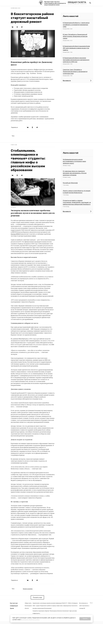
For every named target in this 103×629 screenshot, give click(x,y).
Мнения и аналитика (28, 588)
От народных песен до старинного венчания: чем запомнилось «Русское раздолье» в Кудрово (74, 173)
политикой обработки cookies (30, 619)
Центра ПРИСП (16, 234)
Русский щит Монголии (70, 183)
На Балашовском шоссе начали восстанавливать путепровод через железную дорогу (74, 161)
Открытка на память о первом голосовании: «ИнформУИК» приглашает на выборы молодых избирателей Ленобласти (77, 202)
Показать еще (37, 597)
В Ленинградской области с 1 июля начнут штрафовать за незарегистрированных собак (76, 24)
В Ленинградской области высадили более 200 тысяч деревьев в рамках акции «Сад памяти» (76, 48)
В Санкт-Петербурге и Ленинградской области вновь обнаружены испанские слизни (75, 36)
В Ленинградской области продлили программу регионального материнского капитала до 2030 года (76, 60)
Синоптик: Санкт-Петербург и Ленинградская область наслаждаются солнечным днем (75, 71)
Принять (85, 618)
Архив (12, 608)
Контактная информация (14, 604)
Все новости (67, 80)
